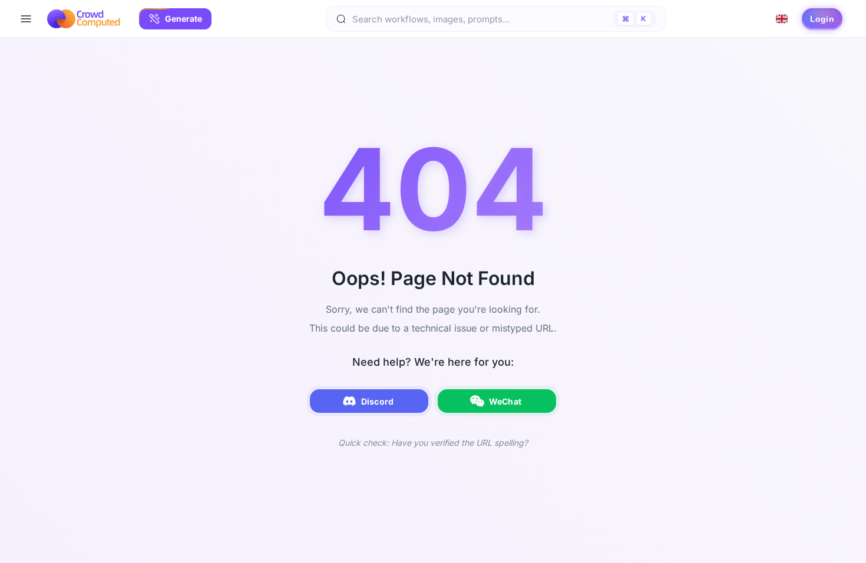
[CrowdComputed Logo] (83, 18)
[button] (175, 18)
